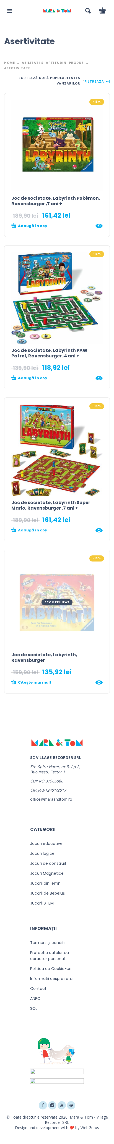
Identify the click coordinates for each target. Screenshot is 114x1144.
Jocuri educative (46, 843)
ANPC (35, 998)
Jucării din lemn (45, 883)
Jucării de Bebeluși (48, 893)
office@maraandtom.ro (51, 799)
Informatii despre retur (52, 978)
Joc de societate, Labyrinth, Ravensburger (44, 657)
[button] (10, 11)
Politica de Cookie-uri (50, 968)
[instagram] (52, 1105)
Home (9, 62)
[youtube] (62, 1105)
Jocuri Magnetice (47, 873)
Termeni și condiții (47, 942)
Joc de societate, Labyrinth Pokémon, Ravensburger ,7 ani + (55, 201)
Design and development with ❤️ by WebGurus (57, 1127)
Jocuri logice (42, 853)
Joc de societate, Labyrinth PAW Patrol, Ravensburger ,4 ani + (49, 353)
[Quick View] (99, 226)
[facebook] (43, 1105)
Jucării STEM (42, 903)
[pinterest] (71, 1105)
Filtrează (94, 81)
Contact (38, 988)
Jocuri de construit (48, 863)
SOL (33, 1008)
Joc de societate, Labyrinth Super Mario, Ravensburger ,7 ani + (50, 505)
